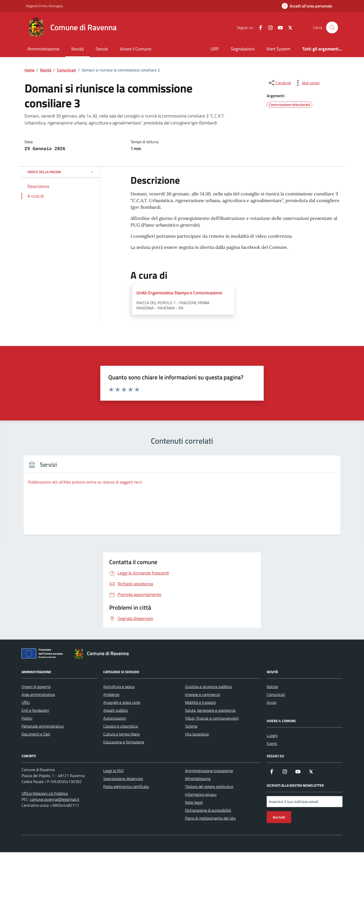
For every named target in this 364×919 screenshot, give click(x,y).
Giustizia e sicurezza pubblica (208, 686)
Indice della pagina (44, 171)
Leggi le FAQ (113, 771)
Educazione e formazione (123, 742)
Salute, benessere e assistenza (210, 710)
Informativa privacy (201, 794)
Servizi (102, 49)
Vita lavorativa (197, 734)
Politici (27, 718)
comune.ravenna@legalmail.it (54, 799)
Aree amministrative (38, 694)
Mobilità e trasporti (200, 702)
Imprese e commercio (202, 694)
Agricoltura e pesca (118, 686)
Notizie (272, 686)
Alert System (278, 49)
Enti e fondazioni (35, 710)
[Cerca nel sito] (332, 27)
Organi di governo (36, 686)
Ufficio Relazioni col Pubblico (45, 793)
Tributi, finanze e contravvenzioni (212, 718)
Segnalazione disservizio (123, 778)
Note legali (194, 802)
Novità (77, 49)
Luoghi (272, 735)
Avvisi (271, 702)
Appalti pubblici (115, 710)
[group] (182, 498)
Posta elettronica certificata (126, 786)
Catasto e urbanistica (120, 726)
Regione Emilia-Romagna (44, 5)
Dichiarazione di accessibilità (208, 810)
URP (214, 49)
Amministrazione (43, 49)
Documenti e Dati (36, 734)
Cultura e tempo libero (121, 734)
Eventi (272, 743)
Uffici (26, 702)
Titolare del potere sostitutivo (209, 786)
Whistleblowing (197, 778)
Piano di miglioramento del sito (210, 818)
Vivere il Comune (135, 49)
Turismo (191, 726)
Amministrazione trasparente (209, 771)
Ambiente (111, 694)
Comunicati (276, 694)
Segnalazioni (243, 49)
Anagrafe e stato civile (121, 702)
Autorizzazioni (114, 718)
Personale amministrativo (43, 726)
